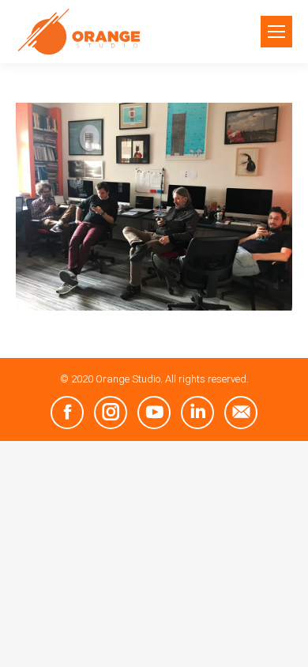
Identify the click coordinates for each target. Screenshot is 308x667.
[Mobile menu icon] (276, 31)
